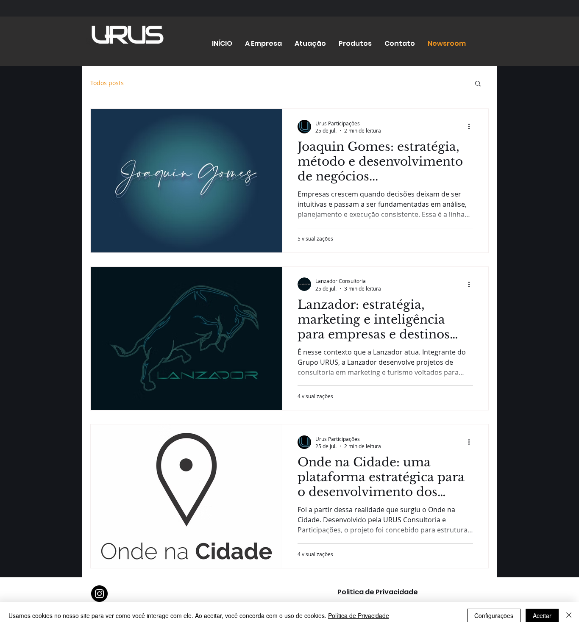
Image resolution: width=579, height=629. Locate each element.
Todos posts (107, 83)
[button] (478, 84)
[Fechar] (569, 615)
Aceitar (542, 615)
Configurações (493, 615)
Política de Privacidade (358, 615)
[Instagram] (99, 593)
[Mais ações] (472, 127)
